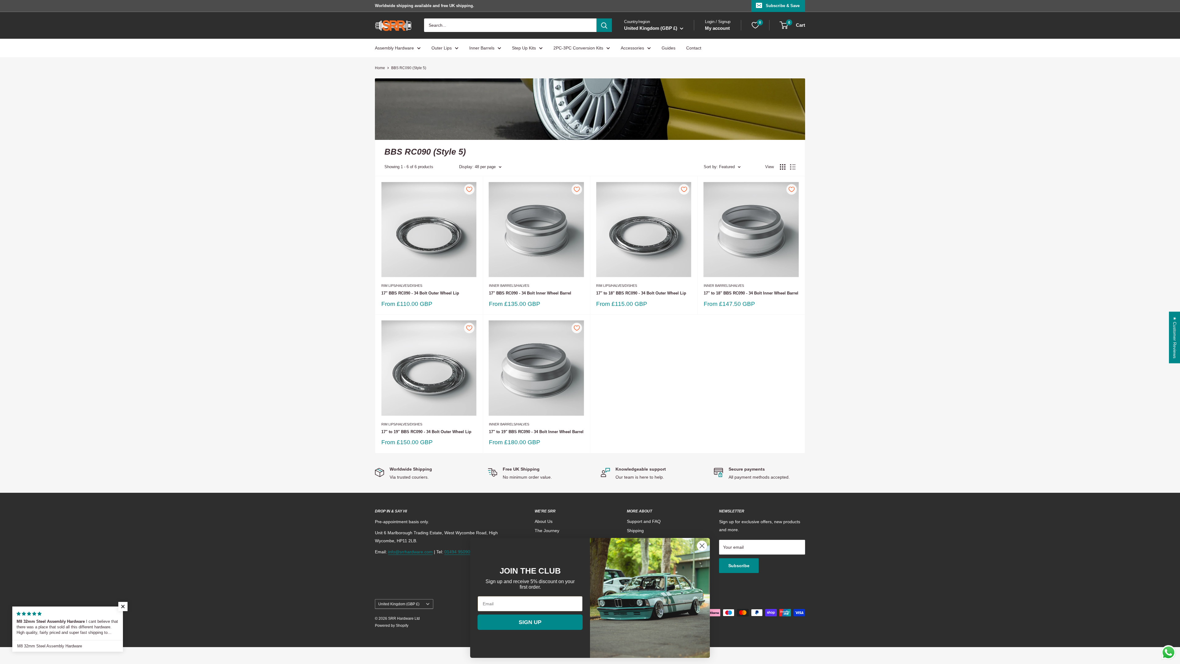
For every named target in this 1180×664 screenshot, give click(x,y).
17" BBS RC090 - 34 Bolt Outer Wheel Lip (420, 293)
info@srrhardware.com (410, 551)
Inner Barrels (481, 47)
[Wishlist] (755, 25)
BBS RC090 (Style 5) (408, 68)
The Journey (547, 530)
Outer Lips (441, 47)
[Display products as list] (793, 167)
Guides (668, 47)
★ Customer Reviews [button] (1174, 337)
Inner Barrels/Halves (509, 285)
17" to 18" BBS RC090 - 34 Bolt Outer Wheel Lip (641, 293)
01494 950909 (458, 551)
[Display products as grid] (782, 167)
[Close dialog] (702, 545)
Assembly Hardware (394, 47)
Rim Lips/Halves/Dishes (401, 285)
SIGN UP (530, 622)
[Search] (604, 25)
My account (717, 28)
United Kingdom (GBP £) (398, 604)
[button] (123, 606)
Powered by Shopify (391, 625)
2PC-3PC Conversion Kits (578, 47)
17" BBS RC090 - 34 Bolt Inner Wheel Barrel (530, 293)
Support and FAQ (644, 521)
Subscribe (738, 565)
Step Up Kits (524, 47)
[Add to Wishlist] (469, 189)
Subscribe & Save (783, 5)
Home (380, 68)
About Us (544, 521)
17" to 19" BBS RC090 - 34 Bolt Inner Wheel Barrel (536, 431)
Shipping (635, 530)
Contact (693, 47)
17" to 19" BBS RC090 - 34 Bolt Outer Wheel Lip (426, 431)
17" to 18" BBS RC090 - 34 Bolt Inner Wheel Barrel (751, 293)
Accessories (632, 47)
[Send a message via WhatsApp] (1168, 652)
